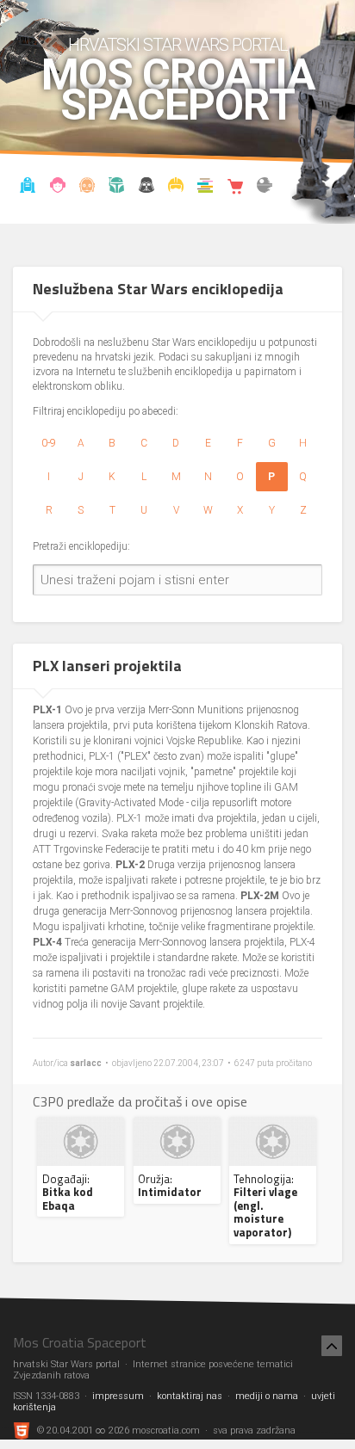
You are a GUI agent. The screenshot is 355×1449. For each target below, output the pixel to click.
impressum (118, 1396)
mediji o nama (266, 1396)
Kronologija (116, 187)
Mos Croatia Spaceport (178, 90)
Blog (57, 187)
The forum (265, 187)
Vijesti (28, 187)
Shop (234, 187)
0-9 (48, 443)
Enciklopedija (87, 187)
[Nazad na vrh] (331, 1345)
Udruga (146, 187)
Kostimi (176, 187)
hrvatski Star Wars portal (178, 44)
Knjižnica (205, 187)
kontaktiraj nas (189, 1396)
